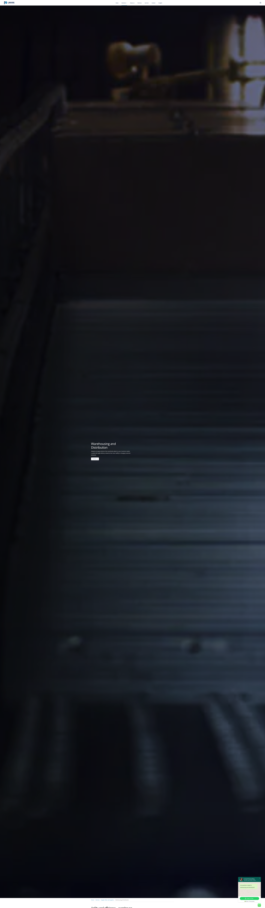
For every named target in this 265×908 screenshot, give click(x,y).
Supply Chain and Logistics (107, 900)
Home (92, 900)
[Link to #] (260, 3)
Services (98, 900)
